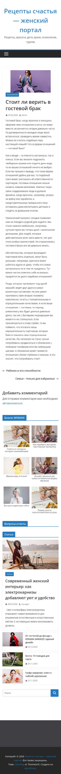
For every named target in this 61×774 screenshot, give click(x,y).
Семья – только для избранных (35, 378)
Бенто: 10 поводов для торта (37, 657)
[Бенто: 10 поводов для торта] (13, 659)
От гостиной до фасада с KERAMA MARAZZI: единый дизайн (39, 639)
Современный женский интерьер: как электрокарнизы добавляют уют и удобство (30, 589)
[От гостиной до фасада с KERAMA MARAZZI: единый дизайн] (13, 641)
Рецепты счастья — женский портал (30, 20)
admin (24, 115)
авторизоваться (12, 403)
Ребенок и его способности (23, 370)
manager (25, 604)
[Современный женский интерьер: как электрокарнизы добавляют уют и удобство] (30, 554)
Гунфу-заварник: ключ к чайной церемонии (38, 674)
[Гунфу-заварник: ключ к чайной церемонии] (13, 676)
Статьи (10, 574)
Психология (12, 95)
